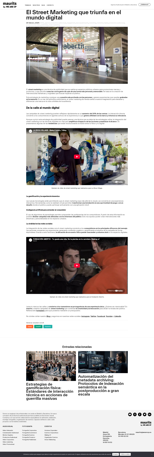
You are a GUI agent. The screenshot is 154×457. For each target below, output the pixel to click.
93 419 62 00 (123, 436)
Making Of (48, 435)
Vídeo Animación (8, 430)
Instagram (85, 316)
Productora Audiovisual (10, 437)
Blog (48, 316)
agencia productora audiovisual (55, 23)
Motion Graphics (8, 435)
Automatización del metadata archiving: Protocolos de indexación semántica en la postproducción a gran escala (101, 385)
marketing (92, 23)
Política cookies (125, 454)
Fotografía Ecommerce (29, 432)
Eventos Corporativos (51, 432)
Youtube (109, 316)
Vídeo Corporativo (8, 439)
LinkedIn (117, 316)
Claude (30, 326)
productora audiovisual (117, 23)
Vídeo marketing (8, 442)
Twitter (93, 316)
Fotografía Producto (28, 437)
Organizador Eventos (51, 437)
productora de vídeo (33, 25)
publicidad (44, 25)
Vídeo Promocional (8, 444)
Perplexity (48, 326)
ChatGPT (38, 326)
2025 (42, 23)
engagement (71, 23)
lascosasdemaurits (82, 23)
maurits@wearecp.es (143, 432)
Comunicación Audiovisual (11, 432)
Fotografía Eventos (28, 435)
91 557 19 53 (107, 442)
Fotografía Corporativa (29, 430)
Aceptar (115, 454)
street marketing (54, 25)
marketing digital (102, 23)
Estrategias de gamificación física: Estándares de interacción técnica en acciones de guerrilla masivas (49, 391)
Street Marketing (50, 439)
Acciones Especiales (51, 430)
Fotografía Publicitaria (29, 439)
